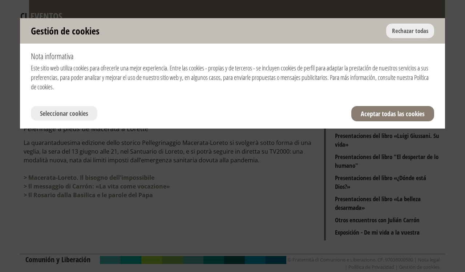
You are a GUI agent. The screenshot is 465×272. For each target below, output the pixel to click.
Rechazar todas (410, 31)
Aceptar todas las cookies (393, 113)
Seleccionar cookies (64, 113)
